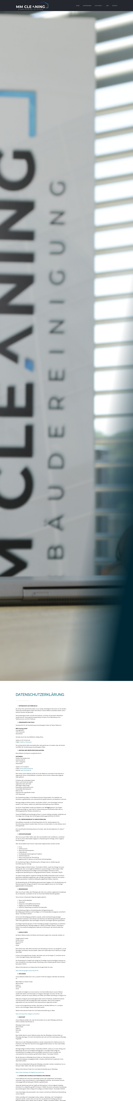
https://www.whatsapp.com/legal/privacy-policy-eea (30, 1072)
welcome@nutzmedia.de (26, 768)
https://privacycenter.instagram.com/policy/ (28, 1014)
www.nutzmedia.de (26, 770)
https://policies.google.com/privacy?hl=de (27, 970)
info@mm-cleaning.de (25, 742)
